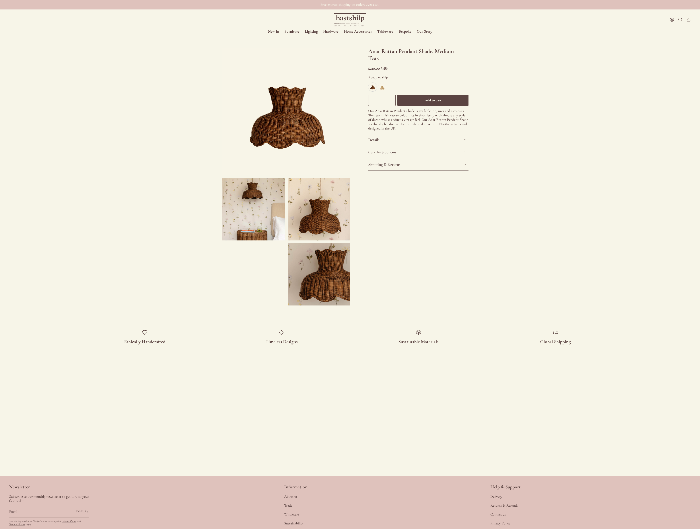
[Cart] (689, 20)
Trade (288, 505)
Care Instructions (382, 152)
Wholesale (291, 514)
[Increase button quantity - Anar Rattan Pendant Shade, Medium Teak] (390, 100)
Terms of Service (17, 524)
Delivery (496, 496)
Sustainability (294, 523)
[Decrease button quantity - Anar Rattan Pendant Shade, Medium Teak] (373, 100)
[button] (292, 31)
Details (374, 139)
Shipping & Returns (384, 164)
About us (291, 496)
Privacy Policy (69, 520)
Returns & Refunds (504, 505)
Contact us (498, 514)
